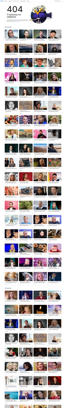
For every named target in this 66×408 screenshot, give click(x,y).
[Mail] (1, 1)
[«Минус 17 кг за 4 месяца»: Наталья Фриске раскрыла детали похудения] (40, 264)
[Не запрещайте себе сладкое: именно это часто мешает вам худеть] (54, 250)
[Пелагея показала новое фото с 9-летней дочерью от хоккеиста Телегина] (26, 340)
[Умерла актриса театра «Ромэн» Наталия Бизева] (11, 107)
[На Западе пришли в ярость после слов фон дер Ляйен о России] (54, 93)
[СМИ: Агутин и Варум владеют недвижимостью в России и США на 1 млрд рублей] (11, 136)
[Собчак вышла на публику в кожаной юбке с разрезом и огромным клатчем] (26, 278)
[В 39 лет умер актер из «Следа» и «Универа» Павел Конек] (54, 193)
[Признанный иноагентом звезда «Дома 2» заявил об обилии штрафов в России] (40, 64)
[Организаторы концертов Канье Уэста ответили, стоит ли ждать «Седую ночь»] (40, 193)
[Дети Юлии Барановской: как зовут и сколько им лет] (54, 397)
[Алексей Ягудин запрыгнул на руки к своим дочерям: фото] (11, 264)
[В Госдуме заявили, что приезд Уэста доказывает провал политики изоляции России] (54, 383)
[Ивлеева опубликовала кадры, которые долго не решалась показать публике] (11, 383)
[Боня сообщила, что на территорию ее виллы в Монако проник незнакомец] (11, 164)
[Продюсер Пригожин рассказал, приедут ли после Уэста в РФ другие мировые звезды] (40, 207)
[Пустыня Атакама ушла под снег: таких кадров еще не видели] (40, 150)
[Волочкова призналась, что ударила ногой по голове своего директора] (40, 326)
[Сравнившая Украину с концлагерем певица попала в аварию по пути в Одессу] (54, 264)
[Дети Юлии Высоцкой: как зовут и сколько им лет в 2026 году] (11, 326)
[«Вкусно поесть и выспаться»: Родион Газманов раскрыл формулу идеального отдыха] (11, 207)
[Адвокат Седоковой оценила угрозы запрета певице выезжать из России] (11, 179)
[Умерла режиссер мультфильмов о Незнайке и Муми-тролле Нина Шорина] (11, 93)
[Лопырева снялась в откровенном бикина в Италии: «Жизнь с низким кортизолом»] (11, 193)
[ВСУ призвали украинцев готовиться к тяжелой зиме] (26, 50)
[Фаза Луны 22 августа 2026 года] (54, 307)
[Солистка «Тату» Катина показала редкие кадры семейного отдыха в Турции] (26, 179)
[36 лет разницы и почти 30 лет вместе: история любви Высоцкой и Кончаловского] (11, 307)
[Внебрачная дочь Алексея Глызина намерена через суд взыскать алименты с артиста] (26, 326)
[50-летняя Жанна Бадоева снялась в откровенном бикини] (54, 79)
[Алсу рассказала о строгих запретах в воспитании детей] (40, 293)
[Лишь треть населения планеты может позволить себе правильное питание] (26, 293)
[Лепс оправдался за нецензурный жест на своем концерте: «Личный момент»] (54, 278)
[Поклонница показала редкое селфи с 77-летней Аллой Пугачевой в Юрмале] (40, 93)
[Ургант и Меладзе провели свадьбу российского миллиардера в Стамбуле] (11, 64)
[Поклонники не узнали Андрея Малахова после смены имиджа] (11, 150)
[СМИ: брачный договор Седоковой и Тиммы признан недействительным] (40, 221)
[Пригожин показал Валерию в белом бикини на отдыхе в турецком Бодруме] (54, 107)
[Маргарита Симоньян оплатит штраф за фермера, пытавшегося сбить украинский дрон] (40, 122)
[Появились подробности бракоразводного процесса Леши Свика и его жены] (40, 164)
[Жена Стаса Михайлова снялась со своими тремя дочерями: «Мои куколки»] (54, 326)
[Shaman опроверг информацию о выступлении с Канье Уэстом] (26, 264)
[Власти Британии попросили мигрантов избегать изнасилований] (26, 136)
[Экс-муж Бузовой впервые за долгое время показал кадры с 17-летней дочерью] (40, 179)
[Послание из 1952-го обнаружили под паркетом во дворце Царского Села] (26, 107)
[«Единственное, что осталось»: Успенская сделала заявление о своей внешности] (40, 307)
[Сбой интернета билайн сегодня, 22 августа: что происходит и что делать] (54, 150)
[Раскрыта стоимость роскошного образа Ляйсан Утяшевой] (40, 236)
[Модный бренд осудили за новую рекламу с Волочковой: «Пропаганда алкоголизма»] (26, 221)
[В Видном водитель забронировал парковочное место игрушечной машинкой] (26, 250)
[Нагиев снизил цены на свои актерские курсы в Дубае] (54, 179)
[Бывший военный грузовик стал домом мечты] (26, 193)
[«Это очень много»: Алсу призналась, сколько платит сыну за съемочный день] (40, 136)
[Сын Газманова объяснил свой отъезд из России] (26, 36)
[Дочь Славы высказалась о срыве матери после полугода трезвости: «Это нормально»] (26, 122)
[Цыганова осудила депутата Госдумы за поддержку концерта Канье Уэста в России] (40, 50)
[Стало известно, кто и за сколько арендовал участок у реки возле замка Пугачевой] (54, 122)
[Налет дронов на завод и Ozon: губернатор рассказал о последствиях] (26, 307)
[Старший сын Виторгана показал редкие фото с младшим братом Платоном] (11, 122)
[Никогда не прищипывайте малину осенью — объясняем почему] (26, 207)
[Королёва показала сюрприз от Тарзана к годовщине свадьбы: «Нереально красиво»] (26, 150)
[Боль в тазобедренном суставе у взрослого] (26, 164)
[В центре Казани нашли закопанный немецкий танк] (54, 64)
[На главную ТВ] (3, 1)
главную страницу (16, 21)
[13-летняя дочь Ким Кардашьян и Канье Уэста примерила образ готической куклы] (54, 207)
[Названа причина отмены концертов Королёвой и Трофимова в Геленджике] (11, 79)
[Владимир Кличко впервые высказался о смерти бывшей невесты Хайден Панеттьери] (40, 36)
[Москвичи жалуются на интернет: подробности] (54, 236)
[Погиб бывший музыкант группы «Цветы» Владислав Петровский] (40, 340)
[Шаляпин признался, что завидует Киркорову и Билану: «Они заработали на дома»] (40, 107)
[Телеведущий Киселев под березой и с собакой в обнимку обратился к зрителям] (11, 50)
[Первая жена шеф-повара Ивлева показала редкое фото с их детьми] (54, 36)
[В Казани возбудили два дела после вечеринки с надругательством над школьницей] (54, 136)
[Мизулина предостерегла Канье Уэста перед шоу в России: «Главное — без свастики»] (11, 250)
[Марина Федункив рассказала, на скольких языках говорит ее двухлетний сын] (26, 64)
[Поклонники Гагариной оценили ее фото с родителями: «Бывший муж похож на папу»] (11, 397)
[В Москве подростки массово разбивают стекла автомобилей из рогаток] (11, 340)
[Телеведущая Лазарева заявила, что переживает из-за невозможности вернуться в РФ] (11, 221)
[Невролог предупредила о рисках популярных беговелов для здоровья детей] (11, 293)
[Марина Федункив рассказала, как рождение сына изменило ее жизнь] (40, 397)
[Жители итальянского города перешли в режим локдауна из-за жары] (54, 293)
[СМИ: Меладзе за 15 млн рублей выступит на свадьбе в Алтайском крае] (54, 221)
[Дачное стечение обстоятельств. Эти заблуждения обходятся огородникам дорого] (54, 164)
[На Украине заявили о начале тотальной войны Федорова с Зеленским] (40, 383)
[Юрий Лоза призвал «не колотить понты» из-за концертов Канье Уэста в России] (26, 383)
